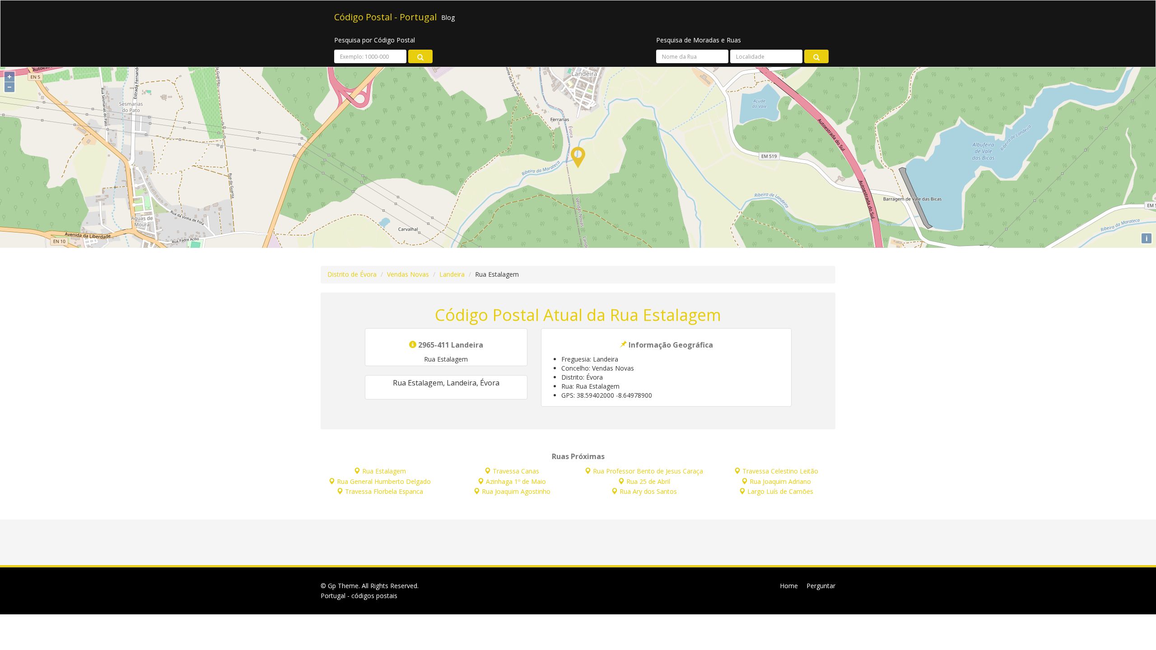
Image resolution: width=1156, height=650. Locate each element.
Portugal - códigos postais (359, 595)
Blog (448, 17)
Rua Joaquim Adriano (780, 481)
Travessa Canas (516, 471)
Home (789, 585)
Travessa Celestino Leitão (780, 471)
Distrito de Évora (352, 274)
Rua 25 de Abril (648, 481)
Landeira (452, 274)
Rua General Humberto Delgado (384, 481)
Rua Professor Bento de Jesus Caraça (648, 471)
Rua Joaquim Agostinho (516, 491)
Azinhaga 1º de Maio (516, 481)
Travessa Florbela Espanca (384, 491)
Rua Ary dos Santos (648, 491)
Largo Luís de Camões (780, 491)
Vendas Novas (408, 274)
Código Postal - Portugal (385, 18)
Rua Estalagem (384, 471)
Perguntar (820, 585)
